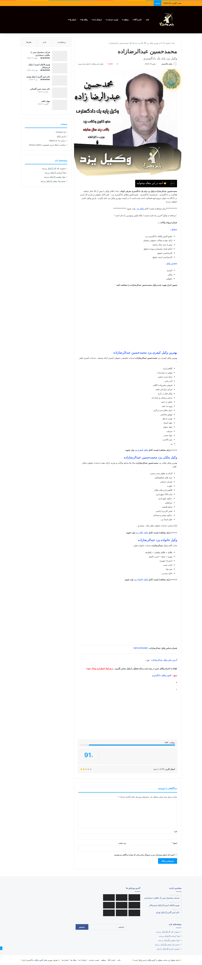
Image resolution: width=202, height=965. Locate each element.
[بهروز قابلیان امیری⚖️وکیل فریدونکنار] (59, 68)
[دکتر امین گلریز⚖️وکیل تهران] (59, 80)
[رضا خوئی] (134, 913)
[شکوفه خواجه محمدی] (122, 897)
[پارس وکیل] (167, 19)
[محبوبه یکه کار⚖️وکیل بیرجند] (109, 913)
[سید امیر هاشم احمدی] (134, 905)
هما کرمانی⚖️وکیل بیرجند (55, 173)
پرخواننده (62, 42)
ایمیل (174, 843)
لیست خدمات (112, 19)
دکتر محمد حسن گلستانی (40, 89)
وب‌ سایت (122, 843)
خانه (147, 19)
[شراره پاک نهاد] (122, 913)
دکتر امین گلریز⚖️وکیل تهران (38, 76)
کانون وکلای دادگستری (161, 675)
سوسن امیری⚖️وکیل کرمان (168, 949)
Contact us (61, 132)
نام (175, 831)
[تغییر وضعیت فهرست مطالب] (171, 183)
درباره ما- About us (57, 141)
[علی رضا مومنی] (109, 897)
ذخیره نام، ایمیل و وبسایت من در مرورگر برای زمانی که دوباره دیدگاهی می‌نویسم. (144, 855)
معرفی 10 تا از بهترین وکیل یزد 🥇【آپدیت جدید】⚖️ (150, 43)
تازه (44, 42)
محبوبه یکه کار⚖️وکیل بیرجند (54, 168)
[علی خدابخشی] (109, 905)
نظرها (28, 42)
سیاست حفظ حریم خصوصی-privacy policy (47, 145)
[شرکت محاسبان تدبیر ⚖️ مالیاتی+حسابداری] (59, 56)
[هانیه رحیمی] (122, 905)
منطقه (126, 19)
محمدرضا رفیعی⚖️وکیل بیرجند (53, 181)
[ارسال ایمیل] (160, 64)
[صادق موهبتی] (134, 897)
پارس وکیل (61, 136)
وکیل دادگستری (166, 64)
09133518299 (141, 648)
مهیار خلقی (45, 101)
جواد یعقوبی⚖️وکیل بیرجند (55, 177)
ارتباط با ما (97, 19)
